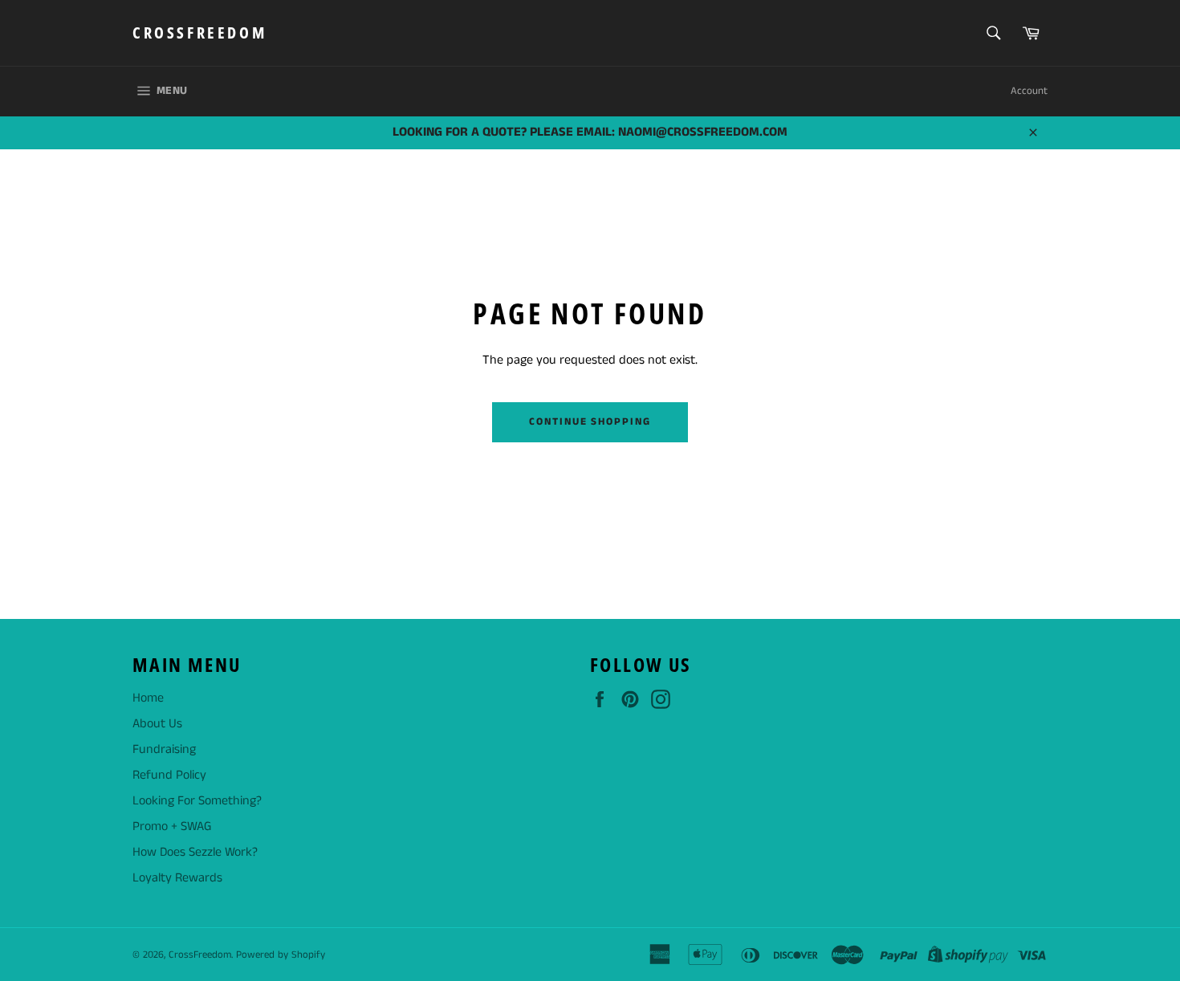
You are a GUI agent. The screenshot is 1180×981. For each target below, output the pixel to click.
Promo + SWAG (171, 826)
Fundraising (164, 749)
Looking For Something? (197, 801)
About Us (157, 723)
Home (148, 698)
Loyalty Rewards (177, 878)
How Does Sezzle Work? (195, 852)
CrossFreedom (199, 32)
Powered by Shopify (280, 954)
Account (1029, 91)
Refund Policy (169, 775)
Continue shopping (590, 421)
